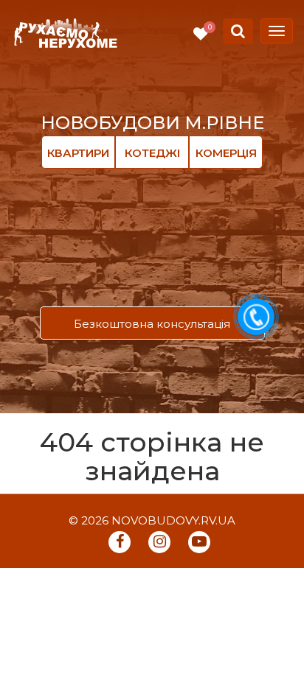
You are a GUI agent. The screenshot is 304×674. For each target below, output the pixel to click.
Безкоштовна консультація (152, 324)
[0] (200, 34)
